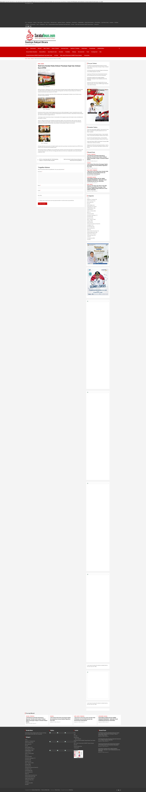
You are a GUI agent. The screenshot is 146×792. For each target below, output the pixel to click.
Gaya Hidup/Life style (104, 22)
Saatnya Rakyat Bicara (36, 42)
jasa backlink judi (90, 134)
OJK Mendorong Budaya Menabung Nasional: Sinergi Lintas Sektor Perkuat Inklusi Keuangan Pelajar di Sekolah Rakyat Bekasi (97, 67)
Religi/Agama (68, 22)
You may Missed (30, 713)
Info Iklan (72, 24)
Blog (75, 732)
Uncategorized (42, 24)
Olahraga (27, 24)
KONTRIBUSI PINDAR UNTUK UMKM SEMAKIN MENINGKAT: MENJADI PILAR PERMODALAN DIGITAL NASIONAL (97, 79)
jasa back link (89, 137)
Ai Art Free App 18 (90, 200)
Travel (37, 24)
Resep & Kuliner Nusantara (89, 22)
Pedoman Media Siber (78, 746)
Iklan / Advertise (78, 738)
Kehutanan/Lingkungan (91, 215)
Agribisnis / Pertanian (61, 22)
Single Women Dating (91, 233)
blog (88, 203)
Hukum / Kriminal (46, 22)
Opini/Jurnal (89, 222)
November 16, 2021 (41, 70)
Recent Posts (91, 152)
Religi (88, 229)
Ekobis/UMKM (89, 177)
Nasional (34, 22)
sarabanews (48, 70)
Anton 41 (95, 161)
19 (87, 198)
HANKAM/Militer (81, 22)
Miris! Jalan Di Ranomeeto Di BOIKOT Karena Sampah (84, 24)
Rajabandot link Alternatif (91, 145)
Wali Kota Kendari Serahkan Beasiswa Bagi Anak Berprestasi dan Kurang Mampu (73, 160)
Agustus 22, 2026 (90, 182)
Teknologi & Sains (54, 22)
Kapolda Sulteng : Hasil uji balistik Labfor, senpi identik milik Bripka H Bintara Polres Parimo (97, 146)
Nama (39, 185)
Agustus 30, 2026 (90, 161)
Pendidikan (116, 22)
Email (39, 190)
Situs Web (40, 195)
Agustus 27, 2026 (90, 168)
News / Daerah (40, 22)
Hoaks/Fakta (89, 209)
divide (88, 141)
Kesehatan (111, 22)
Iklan (47, 24)
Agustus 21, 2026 (90, 191)
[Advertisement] (73, 13)
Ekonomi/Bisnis (97, 22)
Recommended (32, 24)
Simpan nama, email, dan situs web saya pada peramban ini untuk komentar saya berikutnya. (56, 200)
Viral (26, 22)
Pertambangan (74, 22)
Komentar (40, 171)
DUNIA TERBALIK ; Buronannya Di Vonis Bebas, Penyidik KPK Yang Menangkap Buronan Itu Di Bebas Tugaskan (98, 130)
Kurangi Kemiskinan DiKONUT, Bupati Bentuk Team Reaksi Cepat (59, 24)
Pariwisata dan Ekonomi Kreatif (93, 223)
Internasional (30, 22)
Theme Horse (57, 789)
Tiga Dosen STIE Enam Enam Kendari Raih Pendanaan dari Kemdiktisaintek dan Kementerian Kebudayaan (97, 173)
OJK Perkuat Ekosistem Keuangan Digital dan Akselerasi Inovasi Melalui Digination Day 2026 (97, 165)
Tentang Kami (96, 24)
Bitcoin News (89, 202)
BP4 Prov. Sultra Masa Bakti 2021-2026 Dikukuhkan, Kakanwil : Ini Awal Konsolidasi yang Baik (48, 160)
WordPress (71, 789)
